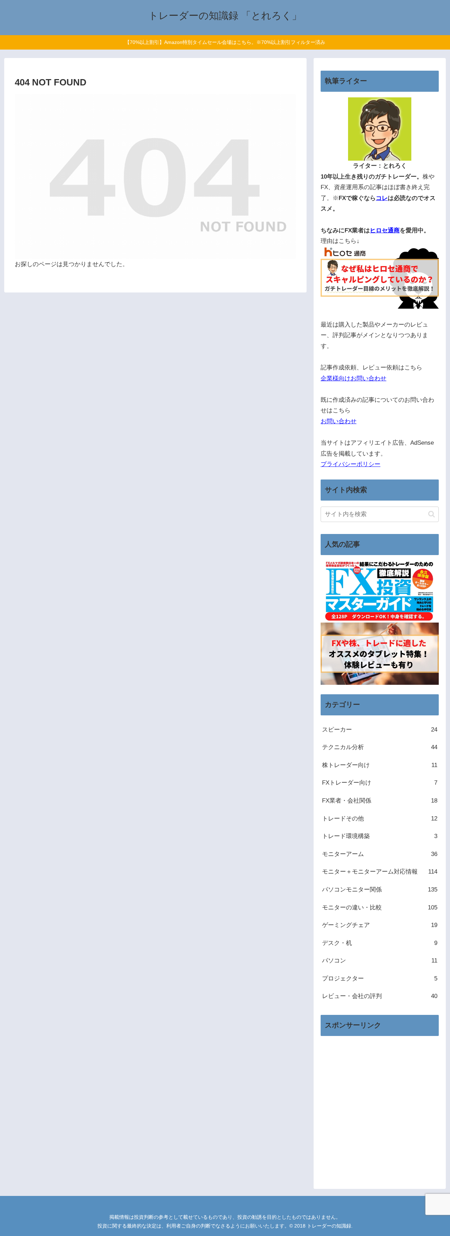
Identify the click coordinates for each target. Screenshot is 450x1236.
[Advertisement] (380, 1112)
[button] (431, 514)
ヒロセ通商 (385, 230)
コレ (382, 198)
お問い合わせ (338, 421)
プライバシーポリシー (350, 464)
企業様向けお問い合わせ (353, 378)
